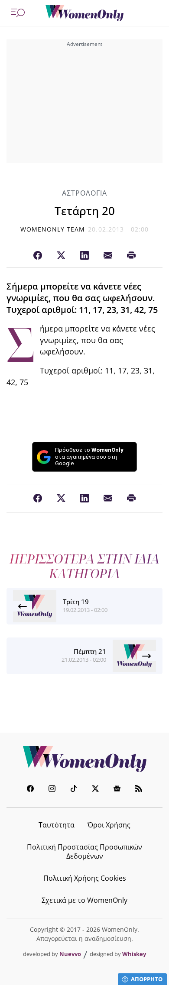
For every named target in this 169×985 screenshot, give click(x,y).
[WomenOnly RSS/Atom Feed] (139, 789)
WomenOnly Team (52, 229)
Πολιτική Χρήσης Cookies (84, 878)
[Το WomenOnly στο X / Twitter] (95, 789)
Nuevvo (70, 954)
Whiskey (134, 954)
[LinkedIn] (84, 256)
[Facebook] (38, 256)
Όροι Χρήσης (109, 825)
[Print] (131, 256)
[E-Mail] (108, 256)
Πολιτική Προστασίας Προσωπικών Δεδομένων (84, 851)
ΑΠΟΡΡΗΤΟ (146, 979)
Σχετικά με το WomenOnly (84, 900)
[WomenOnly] (85, 13)
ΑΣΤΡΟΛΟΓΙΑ (84, 193)
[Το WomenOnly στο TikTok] (74, 789)
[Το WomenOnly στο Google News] (117, 789)
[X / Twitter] (61, 256)
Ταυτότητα (57, 825)
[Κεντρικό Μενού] (17, 13)
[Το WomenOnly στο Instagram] (52, 789)
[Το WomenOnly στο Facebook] (30, 789)
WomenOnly (85, 759)
